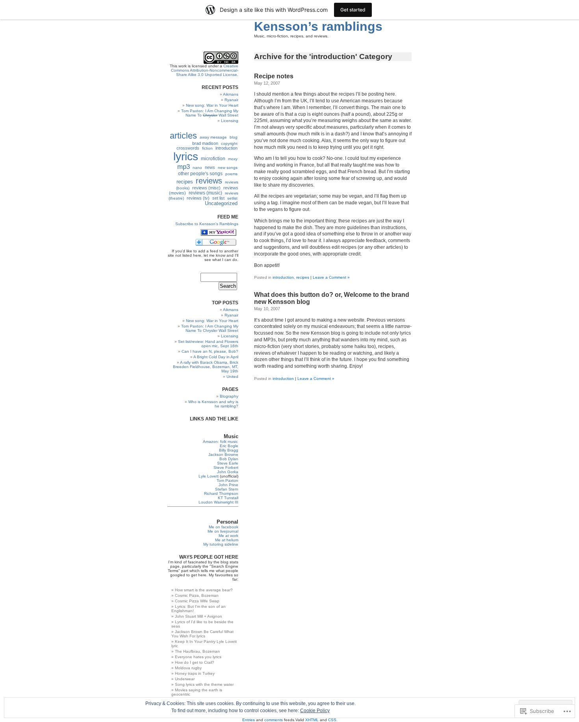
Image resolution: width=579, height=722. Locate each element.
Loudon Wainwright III (218, 502)
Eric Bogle (229, 446)
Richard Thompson (221, 493)
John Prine (228, 485)
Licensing (229, 120)
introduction (283, 277)
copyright (229, 143)
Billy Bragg (228, 450)
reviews (209, 180)
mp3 (183, 166)
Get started (353, 10)
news (210, 167)
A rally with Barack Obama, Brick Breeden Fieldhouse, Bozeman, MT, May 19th (205, 366)
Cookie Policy (315, 710)
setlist (232, 198)
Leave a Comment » (331, 277)
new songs (228, 167)
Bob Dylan (228, 459)
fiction (207, 148)
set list (218, 198)
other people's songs (200, 173)
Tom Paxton (227, 480)
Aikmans (230, 94)
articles (183, 136)
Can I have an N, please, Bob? (210, 351)
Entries (248, 720)
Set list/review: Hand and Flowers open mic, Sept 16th (208, 343)
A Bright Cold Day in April (215, 357)
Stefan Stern (226, 489)
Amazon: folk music (220, 441)
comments (273, 720)
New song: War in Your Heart (212, 105)
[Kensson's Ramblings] (218, 234)
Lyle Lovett (209, 476)
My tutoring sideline (220, 544)
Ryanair (231, 100)
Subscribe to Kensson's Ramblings (206, 224)
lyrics (185, 156)
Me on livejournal (223, 531)
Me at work (228, 535)
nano (197, 167)
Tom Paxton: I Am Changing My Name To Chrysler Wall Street (209, 328)
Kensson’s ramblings (318, 26)
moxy (233, 159)
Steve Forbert (225, 467)
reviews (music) (205, 193)
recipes (302, 277)
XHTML (312, 720)
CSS (332, 720)
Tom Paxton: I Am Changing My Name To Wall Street (209, 113)
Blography (229, 396)
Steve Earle (227, 463)
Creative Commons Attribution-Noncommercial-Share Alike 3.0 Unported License (204, 70)
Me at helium (226, 540)
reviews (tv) (198, 198)
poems (231, 174)
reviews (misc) (206, 187)
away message (213, 137)
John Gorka (227, 472)
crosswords (187, 148)
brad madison (205, 143)
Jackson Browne (223, 454)
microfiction (213, 158)
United (232, 376)
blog (234, 137)
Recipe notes (273, 76)
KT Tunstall (228, 498)
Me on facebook (223, 527)
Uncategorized (221, 203)
